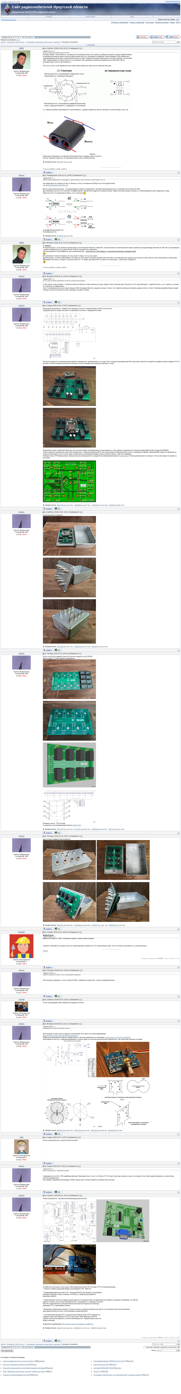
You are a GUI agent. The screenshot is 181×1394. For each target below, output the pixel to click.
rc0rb (147, 1375)
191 (81, 1000)
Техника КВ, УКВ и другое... (16, 42)
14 (30, 37)
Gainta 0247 (76, 825)
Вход (132, 16)
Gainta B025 (124, 456)
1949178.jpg (78, 1130)
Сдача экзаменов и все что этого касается (19, 1361)
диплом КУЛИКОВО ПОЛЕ (103, 1368)
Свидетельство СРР (101, 1365)
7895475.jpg (95, 1328)
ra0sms (21, 175)
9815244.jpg (61, 925)
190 (81, 970)
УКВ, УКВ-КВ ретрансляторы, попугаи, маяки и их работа (24, 1371)
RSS (177, 19)
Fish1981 (21, 932)
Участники (150, 22)
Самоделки (65, 42)
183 (80, 243)
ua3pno (50, 1368)
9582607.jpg (78, 1328)
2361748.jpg (61, 505)
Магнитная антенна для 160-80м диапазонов (60, 1036)
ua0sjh (131, 1361)
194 (79, 1166)
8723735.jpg (61, 829)
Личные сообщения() (120, 22)
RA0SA (113, 1365)
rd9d (21, 1137)
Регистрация (90, 16)
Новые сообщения (137, 22)
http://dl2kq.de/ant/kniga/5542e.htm (55, 185)
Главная (49, 16)
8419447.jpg (96, 925)
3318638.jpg (78, 505)
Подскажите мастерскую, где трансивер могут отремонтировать (118, 1375)
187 (80, 653)
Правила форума (162, 22)
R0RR (18, 40)
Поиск (172, 22)
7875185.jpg (61, 647)
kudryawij (41, 1361)
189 (80, 932)
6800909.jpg (113, 925)
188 (81, 836)
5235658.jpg (96, 829)
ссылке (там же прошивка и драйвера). (79, 1324)
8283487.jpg (96, 647)
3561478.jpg (61, 1328)
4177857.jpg (78, 829)
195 (81, 1195)
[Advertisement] (49, 29)
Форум (3, 42)
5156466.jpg (78, 925)
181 (81, 48)
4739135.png (62, 236)
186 (81, 512)
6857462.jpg (61, 162)
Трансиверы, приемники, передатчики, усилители (43, 42)
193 (79, 1137)
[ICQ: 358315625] (58, 239)
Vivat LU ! (97, 1371)
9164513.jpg (113, 505)
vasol (35, 1365)
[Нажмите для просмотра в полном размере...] (69, 155)
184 (80, 276)
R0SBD (105, 1371)
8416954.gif (112, 1130)
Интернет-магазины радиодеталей (16, 1365)
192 (80, 1024)
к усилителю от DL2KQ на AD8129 (117, 1037)
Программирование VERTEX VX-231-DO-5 (109, 1361)
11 (23, 37)
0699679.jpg (78, 647)
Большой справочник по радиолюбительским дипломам (24, 1368)
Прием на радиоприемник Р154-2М (16, 1375)
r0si (50, 1371)
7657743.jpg (112, 829)
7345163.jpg (96, 505)
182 (84, 175)
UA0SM (21, 1000)
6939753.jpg (61, 1130)
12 (26, 37)
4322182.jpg (95, 1130)
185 (79, 305)
